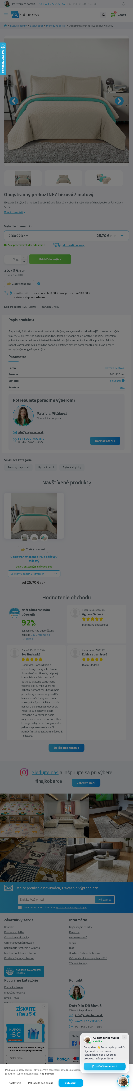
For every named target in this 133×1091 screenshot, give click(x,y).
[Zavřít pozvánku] (124, 1037)
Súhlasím (70, 1083)
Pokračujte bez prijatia (40, 1083)
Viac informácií (47, 1073)
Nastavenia (15, 1083)
